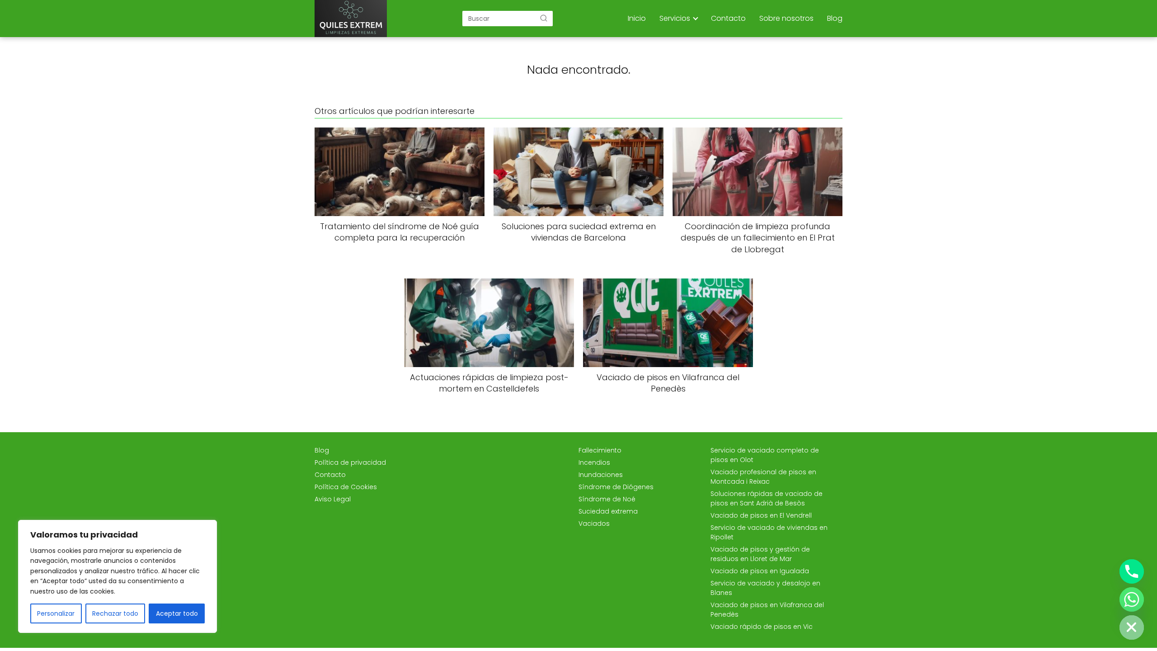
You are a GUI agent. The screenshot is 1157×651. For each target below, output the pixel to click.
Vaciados (594, 523)
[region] (117, 576)
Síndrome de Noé (606, 499)
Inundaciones (600, 474)
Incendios (594, 462)
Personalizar (56, 613)
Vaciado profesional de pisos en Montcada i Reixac (763, 476)
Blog (834, 18)
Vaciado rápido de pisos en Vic (761, 626)
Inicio (637, 18)
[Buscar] (544, 18)
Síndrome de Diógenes (616, 486)
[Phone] (1131, 571)
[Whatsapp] (1131, 599)
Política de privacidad (350, 462)
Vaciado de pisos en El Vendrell (761, 515)
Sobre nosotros (786, 18)
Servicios (674, 18)
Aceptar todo (177, 613)
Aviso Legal (333, 499)
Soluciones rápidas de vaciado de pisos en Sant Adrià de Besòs (766, 498)
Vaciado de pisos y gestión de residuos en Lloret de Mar (760, 554)
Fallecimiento (599, 450)
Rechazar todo (115, 613)
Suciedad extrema (608, 511)
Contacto (728, 18)
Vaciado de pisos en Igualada (759, 571)
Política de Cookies (346, 486)
